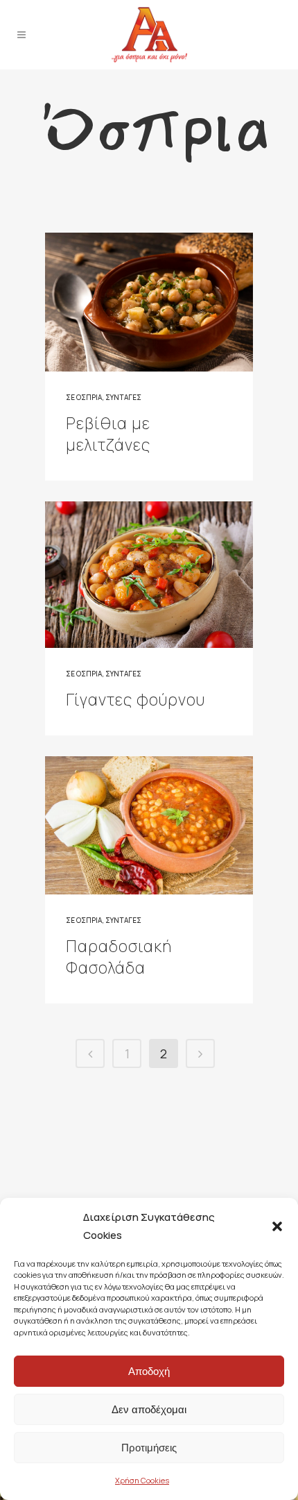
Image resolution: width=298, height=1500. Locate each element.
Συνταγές (123, 397)
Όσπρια (89, 397)
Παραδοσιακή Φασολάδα (119, 956)
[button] (277, 1226)
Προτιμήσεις (149, 1447)
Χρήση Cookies (142, 1480)
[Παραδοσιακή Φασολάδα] (149, 825)
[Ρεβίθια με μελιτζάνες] (149, 302)
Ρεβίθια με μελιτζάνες (108, 434)
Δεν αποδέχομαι (149, 1409)
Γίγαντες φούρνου (135, 699)
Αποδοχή (149, 1371)
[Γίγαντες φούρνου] (149, 575)
